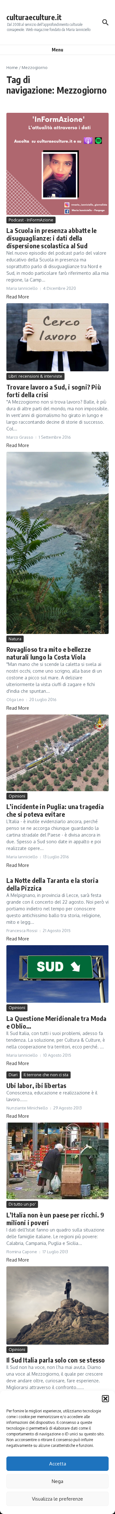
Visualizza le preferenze (57, 1499)
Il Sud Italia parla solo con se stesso (55, 1360)
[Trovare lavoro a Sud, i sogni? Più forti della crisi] (57, 337)
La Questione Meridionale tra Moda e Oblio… (56, 1022)
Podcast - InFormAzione (31, 219)
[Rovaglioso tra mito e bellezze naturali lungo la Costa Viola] (57, 543)
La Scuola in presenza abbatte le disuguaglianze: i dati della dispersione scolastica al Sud (51, 238)
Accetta (57, 1464)
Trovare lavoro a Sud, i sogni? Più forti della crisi (53, 390)
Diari (13, 1074)
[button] (105, 1398)
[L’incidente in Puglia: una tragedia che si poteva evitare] (57, 753)
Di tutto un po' (22, 1204)
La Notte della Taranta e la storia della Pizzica (52, 884)
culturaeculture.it (34, 17)
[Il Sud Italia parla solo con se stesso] (57, 1305)
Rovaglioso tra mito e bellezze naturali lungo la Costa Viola (48, 653)
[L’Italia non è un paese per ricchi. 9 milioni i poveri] (57, 1161)
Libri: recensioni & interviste (35, 376)
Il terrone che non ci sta (46, 1074)
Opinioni (17, 796)
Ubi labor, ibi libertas (36, 1085)
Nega (57, 1481)
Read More (17, 296)
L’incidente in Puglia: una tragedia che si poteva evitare (55, 810)
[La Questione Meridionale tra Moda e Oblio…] (57, 974)
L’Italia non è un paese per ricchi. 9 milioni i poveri (55, 1218)
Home (12, 67)
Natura (15, 638)
